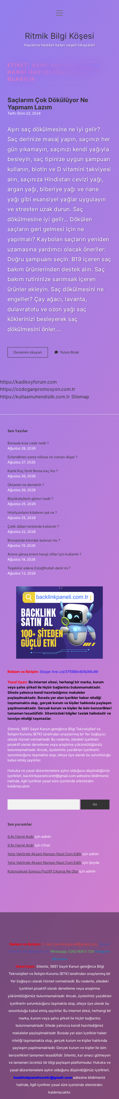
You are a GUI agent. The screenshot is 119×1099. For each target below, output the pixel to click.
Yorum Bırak (69, 352)
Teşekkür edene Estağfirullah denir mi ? (39, 568)
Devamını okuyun (31, 354)
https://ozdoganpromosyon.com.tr (37, 389)
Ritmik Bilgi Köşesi (59, 36)
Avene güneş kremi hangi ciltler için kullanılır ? (44, 554)
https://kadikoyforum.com (28, 382)
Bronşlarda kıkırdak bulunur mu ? (34, 540)
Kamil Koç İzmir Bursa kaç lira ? (33, 471)
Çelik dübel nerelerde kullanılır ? (33, 526)
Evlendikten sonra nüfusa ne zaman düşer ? (42, 457)
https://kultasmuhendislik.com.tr (35, 397)
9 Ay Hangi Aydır (21, 836)
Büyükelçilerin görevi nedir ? (30, 498)
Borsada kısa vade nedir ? (28, 443)
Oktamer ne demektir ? (26, 485)
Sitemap (80, 397)
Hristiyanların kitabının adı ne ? (32, 512)
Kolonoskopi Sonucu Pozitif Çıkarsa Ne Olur (43, 871)
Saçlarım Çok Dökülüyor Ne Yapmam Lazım (48, 103)
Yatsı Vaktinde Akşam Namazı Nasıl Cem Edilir (44, 854)
